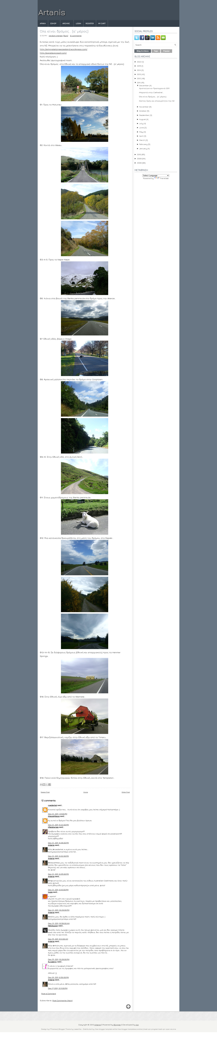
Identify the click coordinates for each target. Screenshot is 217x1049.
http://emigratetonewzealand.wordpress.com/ (63, 49)
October (142, 111)
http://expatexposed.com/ (53, 53)
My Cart (102, 23)
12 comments (75, 36)
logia (50, 892)
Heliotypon (53, 925)
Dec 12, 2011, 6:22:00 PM (58, 824)
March (142, 140)
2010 (139, 154)
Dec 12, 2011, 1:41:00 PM (57, 814)
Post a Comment (48, 993)
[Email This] (41, 784)
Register (90, 23)
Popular (166, 51)
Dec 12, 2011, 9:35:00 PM (58, 874)
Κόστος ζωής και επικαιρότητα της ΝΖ (156, 101)
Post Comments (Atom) (62, 1000)
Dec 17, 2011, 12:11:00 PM (57, 988)
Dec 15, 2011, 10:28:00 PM (58, 959)
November (144, 107)
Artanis (51, 12)
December (144, 85)
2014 (139, 70)
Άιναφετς (52, 961)
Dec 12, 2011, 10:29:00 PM (58, 910)
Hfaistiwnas (53, 827)
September (144, 115)
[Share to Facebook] (49, 784)
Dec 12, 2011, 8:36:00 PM (58, 843)
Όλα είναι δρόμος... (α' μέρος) (64, 31)
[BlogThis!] (44, 784)
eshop (53, 23)
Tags (156, 51)
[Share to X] (46, 784)
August (142, 119)
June (141, 127)
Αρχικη (43, 23)
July (141, 123)
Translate (164, 178)
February (143, 144)
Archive (66, 23)
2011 (138, 82)
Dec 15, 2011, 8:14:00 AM (58, 939)
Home (85, 792)
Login (78, 23)
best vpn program (151, 1029)
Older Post (126, 792)
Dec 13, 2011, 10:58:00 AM (59, 923)
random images (56, 36)
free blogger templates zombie (129, 1029)
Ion (137, 1024)
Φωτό (65, 36)
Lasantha (77, 1029)
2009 (139, 158)
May (141, 132)
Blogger (117, 1024)
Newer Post (45, 792)
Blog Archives (143, 51)
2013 (139, 74)
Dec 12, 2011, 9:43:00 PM (58, 889)
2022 (139, 62)
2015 (139, 66)
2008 (139, 163)
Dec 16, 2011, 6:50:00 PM (58, 977)
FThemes (53, 1029)
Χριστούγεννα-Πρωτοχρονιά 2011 (154, 88)
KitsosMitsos (54, 816)
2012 (139, 78)
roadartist (52, 805)
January (143, 148)
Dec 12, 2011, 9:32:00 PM (58, 856)
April (141, 136)
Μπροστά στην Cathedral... (151, 92)
